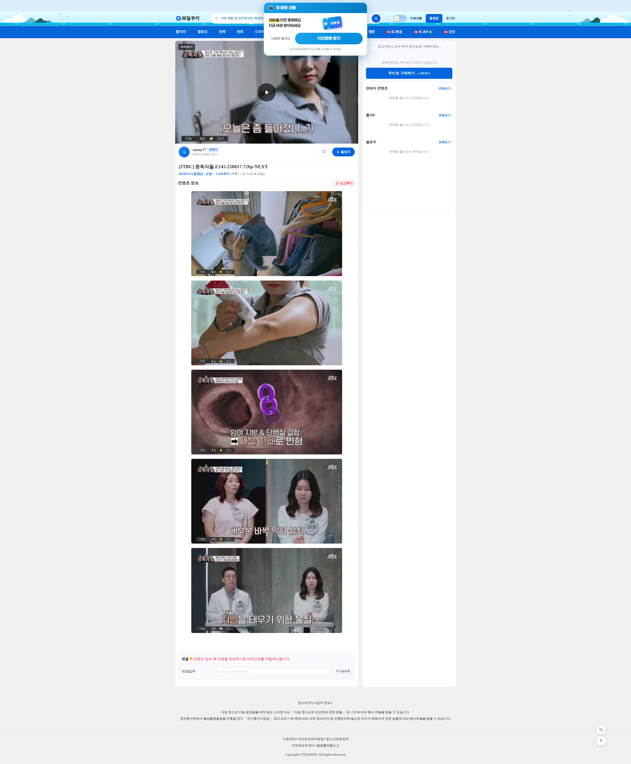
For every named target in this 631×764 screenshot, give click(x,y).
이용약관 (289, 739)
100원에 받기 (328, 38)
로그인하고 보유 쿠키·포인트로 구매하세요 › (409, 46)
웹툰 (370, 32)
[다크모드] (399, 18)
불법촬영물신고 (328, 745)
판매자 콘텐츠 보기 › (206, 154)
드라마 (260, 32)
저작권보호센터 (303, 745)
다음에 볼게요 (280, 38)
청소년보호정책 (337, 739)
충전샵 (434, 18)
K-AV (423, 32)
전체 (222, 32)
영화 (240, 32)
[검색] (376, 18)
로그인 (450, 18)
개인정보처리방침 (311, 739)
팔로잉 (202, 32)
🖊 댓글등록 (343, 671)
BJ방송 (395, 32)
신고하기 (346, 183)
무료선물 (416, 18)
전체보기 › (445, 88)
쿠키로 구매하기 (409, 73)
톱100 (181, 32)
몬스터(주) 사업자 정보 (315, 703)
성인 (449, 32)
